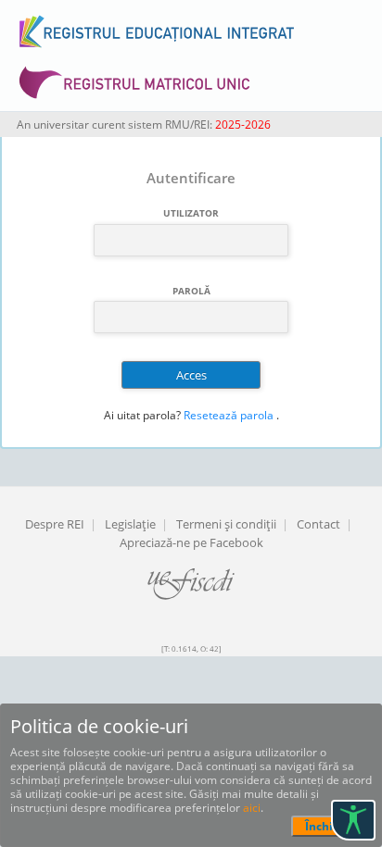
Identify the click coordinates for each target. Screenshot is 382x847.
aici (252, 808)
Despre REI (54, 524)
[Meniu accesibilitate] (353, 820)
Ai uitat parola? (142, 415)
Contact (318, 524)
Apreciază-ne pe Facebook (191, 542)
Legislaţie (130, 524)
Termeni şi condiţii (226, 524)
